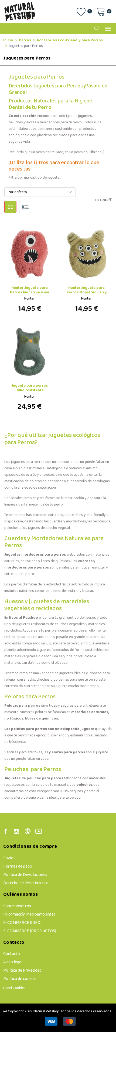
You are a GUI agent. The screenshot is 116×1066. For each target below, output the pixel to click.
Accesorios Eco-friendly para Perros (70, 40)
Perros (25, 40)
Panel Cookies (14, 988)
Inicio (8, 40)
